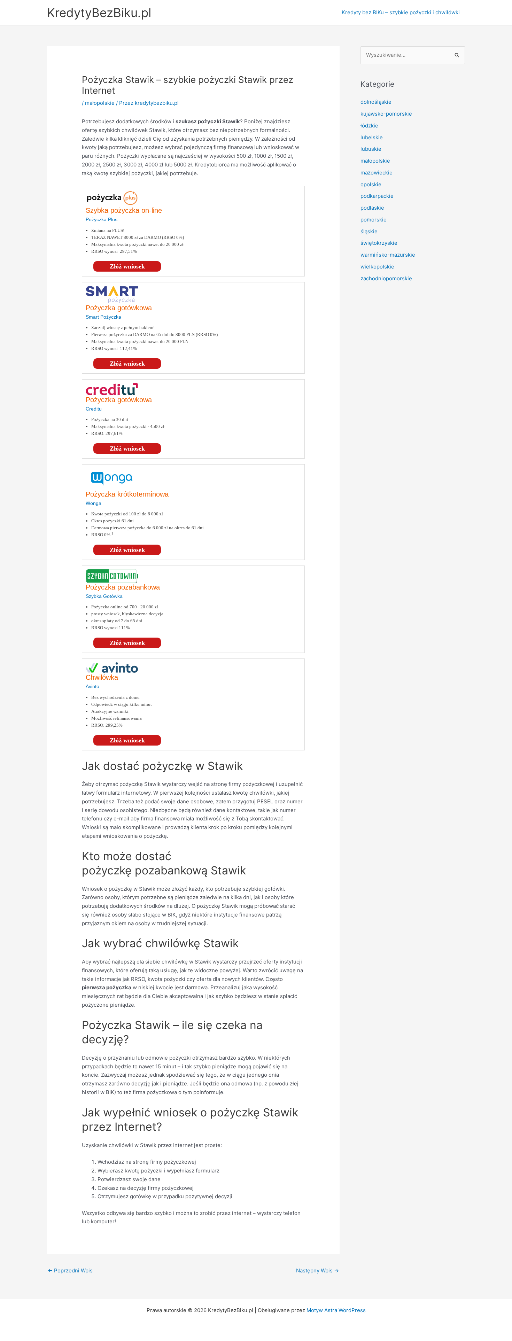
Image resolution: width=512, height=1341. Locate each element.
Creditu (94, 409)
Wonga (93, 503)
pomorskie (373, 219)
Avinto (92, 686)
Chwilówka (102, 677)
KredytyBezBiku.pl (99, 12)
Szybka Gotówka (104, 596)
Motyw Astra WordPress (336, 1310)
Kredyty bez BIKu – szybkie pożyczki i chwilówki (401, 12)
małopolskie (100, 103)
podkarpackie (377, 196)
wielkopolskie (377, 266)
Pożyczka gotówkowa (119, 308)
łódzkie (369, 125)
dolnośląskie (375, 102)
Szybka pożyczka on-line (124, 210)
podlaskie (372, 207)
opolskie (370, 184)
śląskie (369, 231)
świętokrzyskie (378, 243)
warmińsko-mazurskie (387, 254)
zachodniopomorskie (386, 278)
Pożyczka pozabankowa (123, 587)
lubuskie (370, 149)
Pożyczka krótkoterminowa (127, 494)
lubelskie (371, 137)
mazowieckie (376, 172)
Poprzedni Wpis (70, 1270)
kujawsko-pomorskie (386, 113)
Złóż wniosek (127, 266)
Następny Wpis (317, 1270)
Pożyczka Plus (101, 219)
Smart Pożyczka (103, 317)
